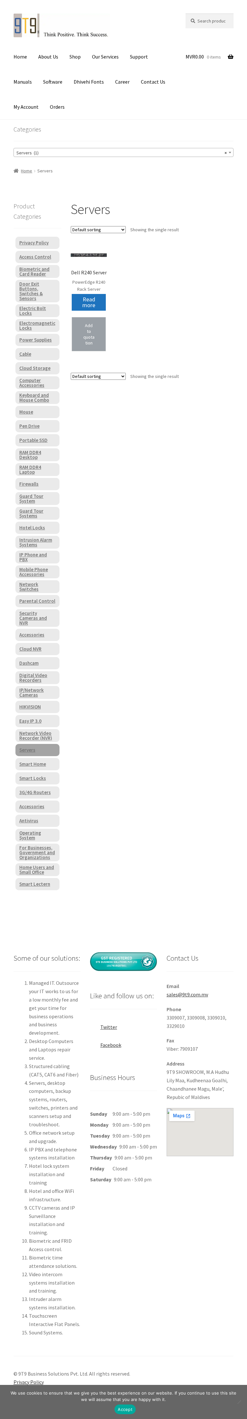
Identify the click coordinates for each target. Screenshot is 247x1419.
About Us (48, 56)
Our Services (105, 56)
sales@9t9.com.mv (187, 994)
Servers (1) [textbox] (121, 153)
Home (20, 56)
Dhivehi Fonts (89, 81)
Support (139, 56)
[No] (239, 1402)
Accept (125, 1409)
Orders (57, 107)
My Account (26, 107)
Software (52, 81)
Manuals (23, 81)
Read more (88, 302)
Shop (75, 56)
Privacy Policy (29, 1382)
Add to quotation (89, 334)
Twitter (108, 1027)
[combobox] (123, 152)
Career (122, 81)
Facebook (110, 1045)
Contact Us (153, 81)
